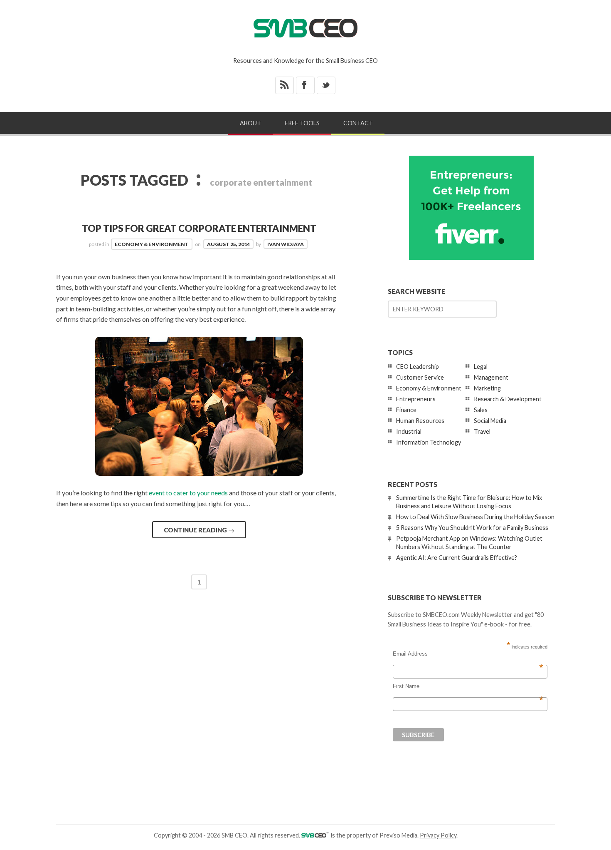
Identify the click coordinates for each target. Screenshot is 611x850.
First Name (468, 686)
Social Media (490, 420)
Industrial (408, 431)
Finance (406, 409)
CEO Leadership (417, 366)
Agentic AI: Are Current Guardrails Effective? (456, 557)
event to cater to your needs (188, 493)
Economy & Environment (152, 244)
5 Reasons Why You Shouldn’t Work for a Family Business (472, 527)
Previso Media (398, 835)
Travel (482, 431)
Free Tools (302, 123)
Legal (481, 366)
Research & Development (508, 399)
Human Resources (420, 420)
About (250, 123)
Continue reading (199, 530)
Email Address (468, 654)
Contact (358, 123)
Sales (481, 409)
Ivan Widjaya (285, 244)
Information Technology (428, 442)
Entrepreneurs (416, 399)
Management (491, 377)
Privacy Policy (438, 835)
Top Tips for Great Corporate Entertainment (199, 228)
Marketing (487, 388)
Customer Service (420, 377)
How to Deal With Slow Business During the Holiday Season (475, 516)
